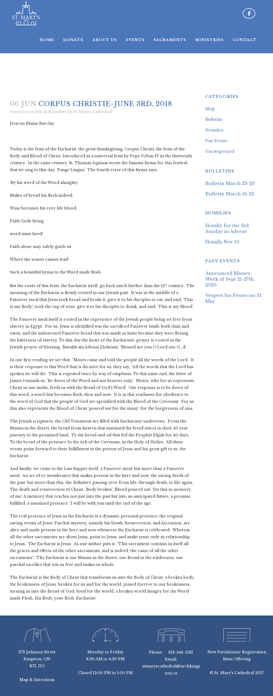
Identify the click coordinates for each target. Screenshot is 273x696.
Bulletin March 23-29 (230, 183)
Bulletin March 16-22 (229, 193)
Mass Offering (237, 659)
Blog (209, 108)
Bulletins (213, 119)
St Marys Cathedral (93, 111)
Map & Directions (37, 679)
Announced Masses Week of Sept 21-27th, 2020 (230, 279)
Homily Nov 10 (222, 241)
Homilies (57, 111)
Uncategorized (219, 151)
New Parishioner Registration (236, 652)
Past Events (216, 140)
